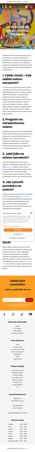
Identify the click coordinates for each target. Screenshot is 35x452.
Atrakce (17, 326)
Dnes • (14, 1)
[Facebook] (4, 315)
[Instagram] (13, 315)
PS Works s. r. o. (24, 448)
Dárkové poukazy (17, 380)
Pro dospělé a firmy (17, 377)
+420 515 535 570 (17, 406)
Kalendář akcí (17, 359)
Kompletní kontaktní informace (17, 413)
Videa (17, 356)
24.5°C (26, 2)
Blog (17, 387)
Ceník (17, 344)
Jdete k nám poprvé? (17, 352)
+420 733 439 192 (17, 408)
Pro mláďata (17, 328)
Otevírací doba (17, 347)
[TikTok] (22, 315)
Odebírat (29, 300)
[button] (18, 226)
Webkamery (17, 354)
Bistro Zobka (17, 331)
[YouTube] (30, 314)
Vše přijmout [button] (18, 230)
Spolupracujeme (17, 385)
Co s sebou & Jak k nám (17, 349)
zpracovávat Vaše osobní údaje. (19, 305)
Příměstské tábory (17, 373)
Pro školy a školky (17, 375)
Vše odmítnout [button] (18, 234)
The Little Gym (17, 382)
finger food (9, 167)
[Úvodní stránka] (6, 10)
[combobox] (31, 213)
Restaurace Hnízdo (17, 333)
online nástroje (24, 197)
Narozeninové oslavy (17, 370)
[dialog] (17, 226)
